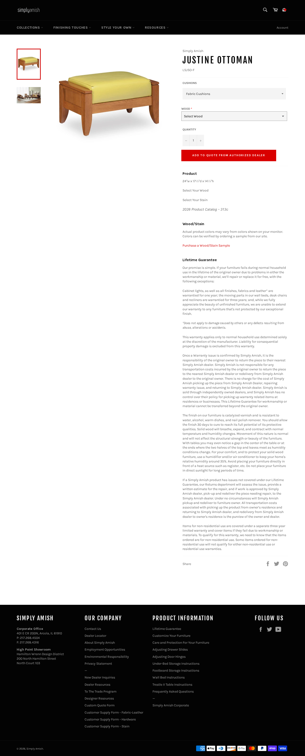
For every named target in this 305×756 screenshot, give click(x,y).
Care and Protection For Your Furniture (180, 643)
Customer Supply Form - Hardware (110, 719)
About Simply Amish (100, 643)
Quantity (189, 129)
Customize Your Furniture (171, 636)
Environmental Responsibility (107, 657)
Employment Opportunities (105, 649)
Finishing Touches (71, 28)
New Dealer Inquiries (100, 677)
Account (282, 27)
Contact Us (93, 629)
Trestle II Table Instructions (172, 685)
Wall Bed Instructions (168, 677)
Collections (29, 28)
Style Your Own (116, 28)
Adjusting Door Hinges (169, 657)
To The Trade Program (101, 691)
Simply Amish (34, 748)
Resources (156, 28)
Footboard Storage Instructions (175, 670)
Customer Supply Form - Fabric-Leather (114, 712)
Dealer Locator (95, 636)
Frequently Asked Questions (173, 691)
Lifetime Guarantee (166, 629)
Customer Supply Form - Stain (107, 726)
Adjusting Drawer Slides (170, 649)
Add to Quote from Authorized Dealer (228, 155)
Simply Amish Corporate (170, 705)
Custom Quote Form (100, 705)
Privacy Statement (98, 664)
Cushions (190, 83)
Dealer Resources (97, 685)
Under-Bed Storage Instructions (175, 664)
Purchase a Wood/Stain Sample (206, 245)
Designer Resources (99, 698)
